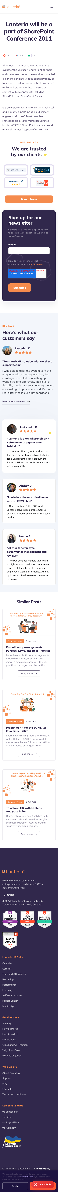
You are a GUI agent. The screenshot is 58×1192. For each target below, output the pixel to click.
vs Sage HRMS (10, 1122)
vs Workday (9, 1127)
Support (6, 1078)
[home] (11, 6)
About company (11, 1072)
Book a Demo (29, 199)
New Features (10, 1028)
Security (6, 1023)
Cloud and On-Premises (15, 1044)
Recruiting (8, 979)
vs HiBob (7, 1117)
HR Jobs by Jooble (12, 1055)
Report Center (10, 1000)
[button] (52, 6)
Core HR (6, 968)
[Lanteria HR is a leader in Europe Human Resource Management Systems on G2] (10, 919)
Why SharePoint (11, 1050)
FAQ (4, 1083)
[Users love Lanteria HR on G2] (10, 941)
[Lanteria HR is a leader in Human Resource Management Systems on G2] (27, 920)
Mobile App (8, 1006)
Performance (9, 984)
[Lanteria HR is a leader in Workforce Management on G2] (44, 920)
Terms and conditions (14, 1094)
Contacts (7, 1088)
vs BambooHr (10, 1111)
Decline (15, 1186)
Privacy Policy (37, 264)
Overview (7, 963)
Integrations (9, 1039)
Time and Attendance (14, 973)
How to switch (10, 1034)
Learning (7, 990)
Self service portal (12, 995)
